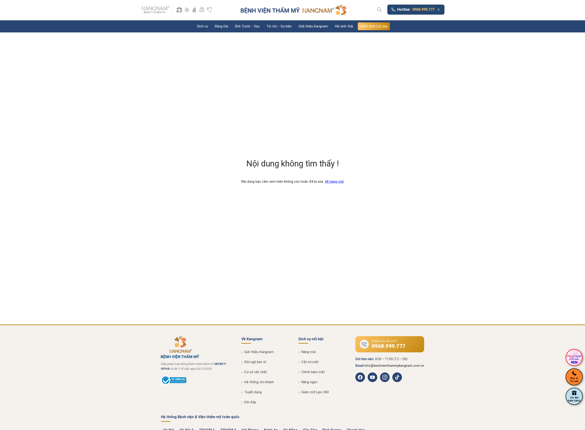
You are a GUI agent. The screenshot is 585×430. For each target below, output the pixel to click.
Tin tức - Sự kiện (279, 26)
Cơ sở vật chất (255, 372)
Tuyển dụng (253, 392)
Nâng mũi (308, 352)
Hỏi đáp (250, 402)
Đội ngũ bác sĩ (255, 362)
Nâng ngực (309, 382)
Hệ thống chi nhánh (259, 382)
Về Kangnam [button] (252, 339)
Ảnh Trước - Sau (247, 26)
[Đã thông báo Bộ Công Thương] (173, 384)
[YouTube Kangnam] (372, 377)
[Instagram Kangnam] (385, 377)
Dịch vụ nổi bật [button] (311, 339)
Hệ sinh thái (344, 26)
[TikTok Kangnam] (397, 377)
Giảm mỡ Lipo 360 (315, 392)
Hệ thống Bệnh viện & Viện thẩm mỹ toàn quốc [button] (200, 417)
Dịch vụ (202, 26)
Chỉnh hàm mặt (313, 372)
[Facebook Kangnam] (360, 377)
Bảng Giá (221, 26)
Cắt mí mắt (310, 362)
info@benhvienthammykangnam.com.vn (394, 365)
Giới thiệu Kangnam (313, 26)
